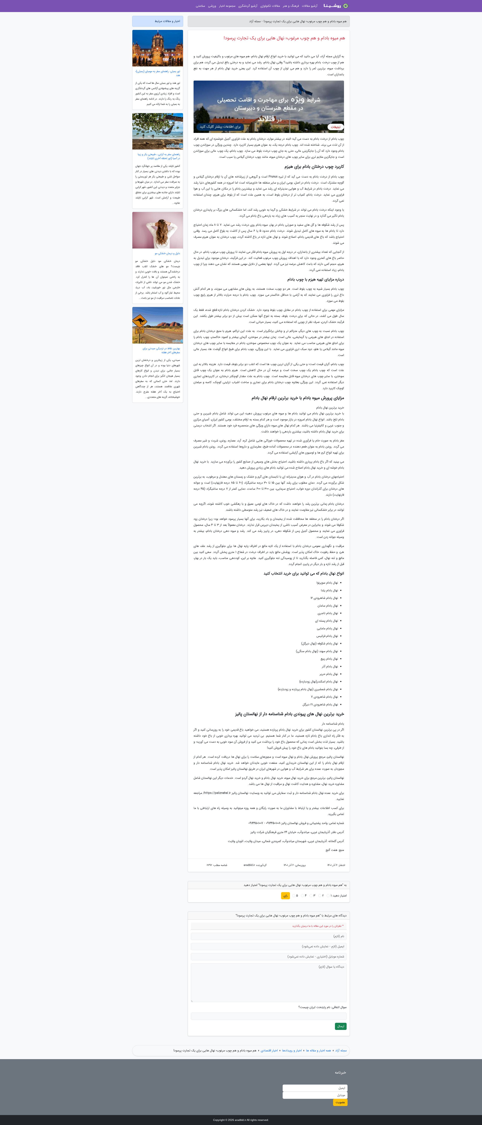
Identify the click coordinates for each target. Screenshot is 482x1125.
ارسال (340, 1026)
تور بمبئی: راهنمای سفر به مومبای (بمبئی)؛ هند (157, 73)
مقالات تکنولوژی (270, 6)
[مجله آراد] (336, 6)
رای (286, 895)
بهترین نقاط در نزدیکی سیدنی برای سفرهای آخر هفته (161, 350)
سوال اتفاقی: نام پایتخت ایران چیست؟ (322, 1007)
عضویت (340, 1102)
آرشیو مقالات (309, 6)
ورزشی (212, 6)
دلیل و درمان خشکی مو (167, 253)
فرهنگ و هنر (291, 6)
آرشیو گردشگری (247, 6)
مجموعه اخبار (227, 6)
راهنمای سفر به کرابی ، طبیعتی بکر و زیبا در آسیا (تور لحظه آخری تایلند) (159, 156)
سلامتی (200, 6)
